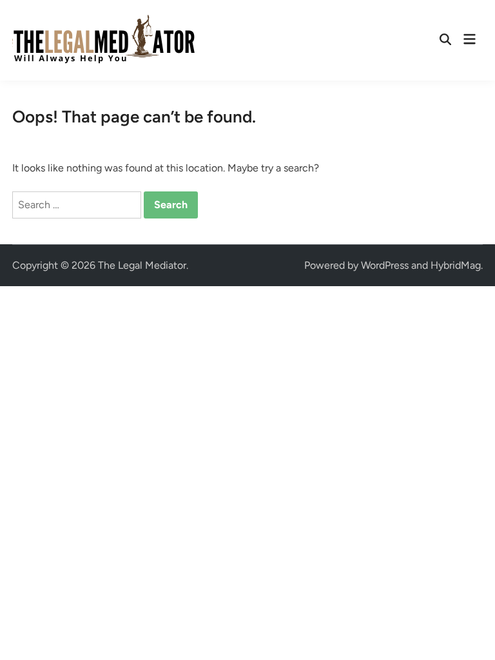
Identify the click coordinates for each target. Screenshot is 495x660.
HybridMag (456, 265)
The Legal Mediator (142, 265)
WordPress (385, 265)
